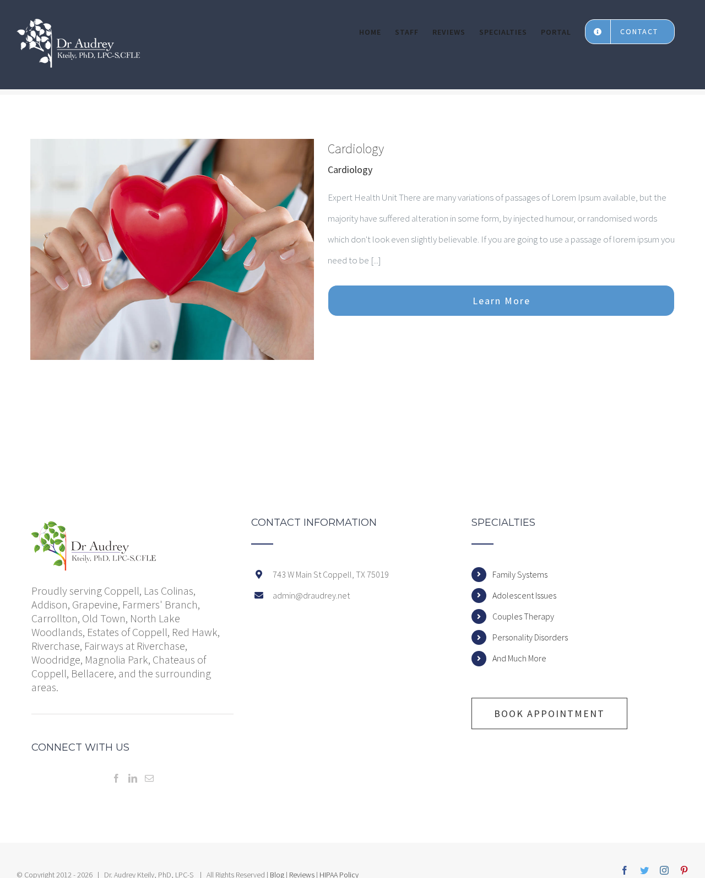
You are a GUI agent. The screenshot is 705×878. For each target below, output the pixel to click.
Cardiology (356, 148)
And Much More (519, 658)
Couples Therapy (523, 616)
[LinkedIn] (132, 778)
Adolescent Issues (524, 595)
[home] (94, 528)
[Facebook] (116, 778)
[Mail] (149, 778)
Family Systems (519, 574)
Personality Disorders (530, 637)
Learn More (501, 300)
